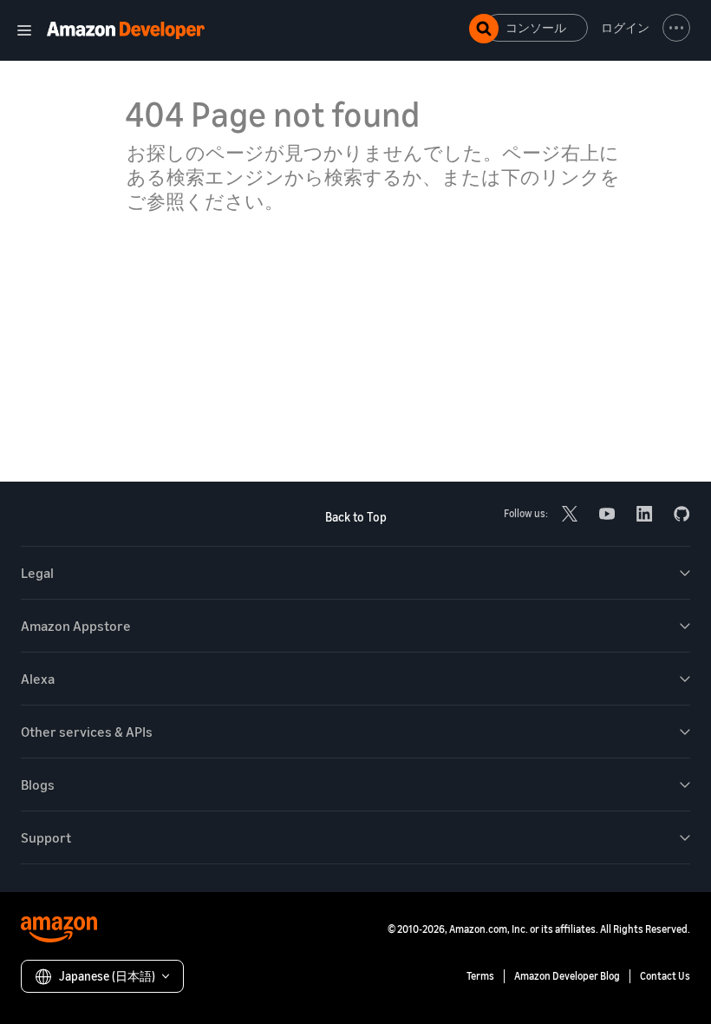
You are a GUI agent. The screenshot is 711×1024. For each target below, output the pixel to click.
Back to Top (356, 516)
